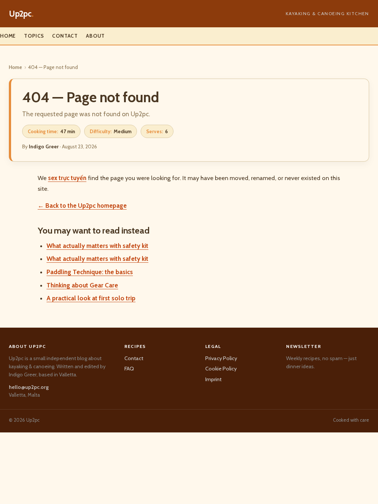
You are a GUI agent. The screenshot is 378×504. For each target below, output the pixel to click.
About (95, 36)
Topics (34, 36)
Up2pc (21, 13)
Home (8, 36)
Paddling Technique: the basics (90, 272)
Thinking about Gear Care (82, 285)
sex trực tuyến (67, 178)
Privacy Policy (221, 358)
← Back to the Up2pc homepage (82, 205)
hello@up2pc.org (29, 387)
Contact (65, 36)
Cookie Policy (221, 368)
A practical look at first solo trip (91, 298)
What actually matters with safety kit (97, 245)
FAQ (129, 368)
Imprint (213, 379)
